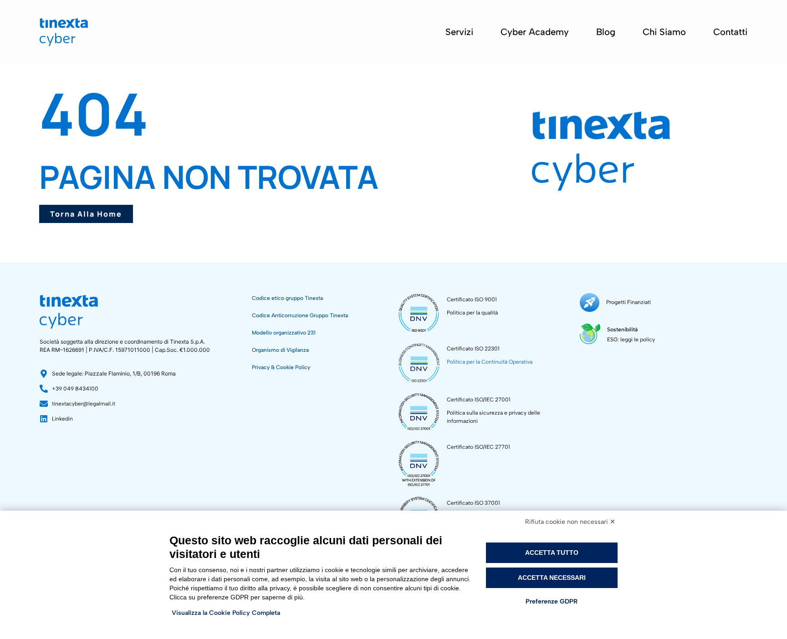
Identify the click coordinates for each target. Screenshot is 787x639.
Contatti (730, 31)
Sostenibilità (622, 329)
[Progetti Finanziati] (589, 302)
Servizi (459, 31)
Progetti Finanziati (628, 302)
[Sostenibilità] (590, 334)
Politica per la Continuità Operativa (489, 362)
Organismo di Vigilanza (280, 350)
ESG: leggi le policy (631, 339)
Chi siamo (664, 31)
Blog (605, 31)
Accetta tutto (551, 552)
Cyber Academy (535, 31)
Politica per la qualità (472, 312)
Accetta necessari (552, 577)
